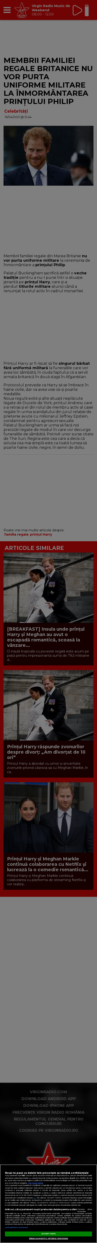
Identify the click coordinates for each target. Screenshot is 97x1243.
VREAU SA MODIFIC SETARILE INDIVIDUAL (48, 1238)
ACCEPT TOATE (48, 1234)
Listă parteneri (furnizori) (16, 1227)
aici (34, 1198)
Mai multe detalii (35, 1183)
